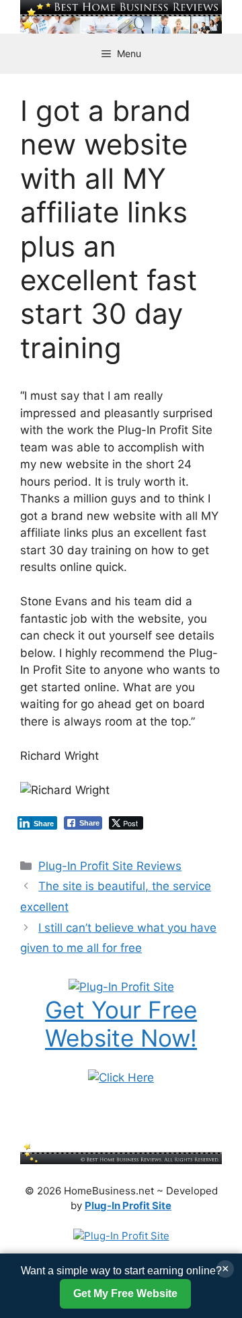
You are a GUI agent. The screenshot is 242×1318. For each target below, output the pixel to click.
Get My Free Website (125, 1293)
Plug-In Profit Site (128, 1205)
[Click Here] (121, 1077)
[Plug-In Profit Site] (121, 987)
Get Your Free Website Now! (121, 1024)
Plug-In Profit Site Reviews (110, 866)
